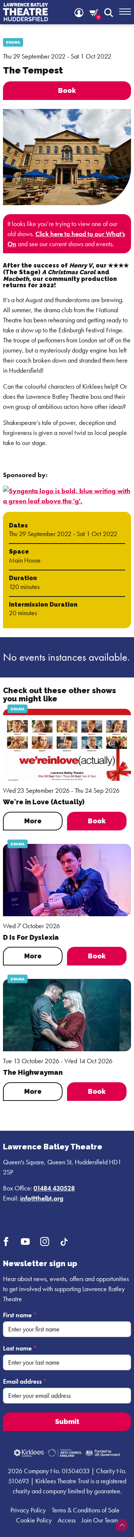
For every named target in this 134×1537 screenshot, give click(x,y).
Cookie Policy (34, 1520)
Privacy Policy (28, 1510)
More (33, 821)
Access (67, 1520)
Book (97, 821)
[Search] (108, 12)
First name (20, 1315)
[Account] (78, 12)
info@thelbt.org (41, 1198)
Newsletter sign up (40, 1263)
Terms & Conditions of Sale (85, 1510)
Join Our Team (100, 1520)
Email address (25, 1381)
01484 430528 (54, 1188)
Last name (20, 1348)
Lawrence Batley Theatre (52, 1146)
